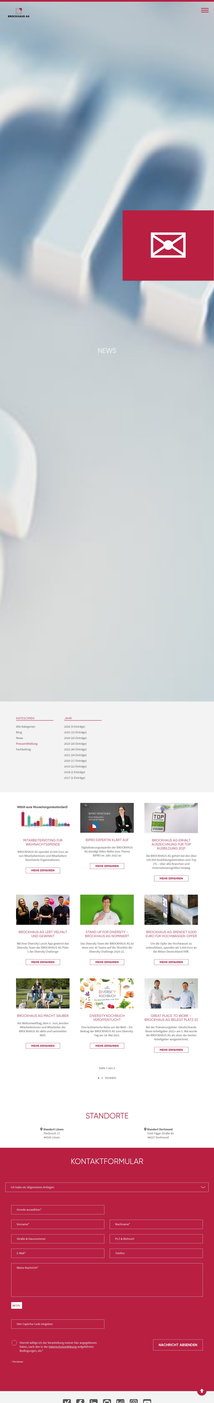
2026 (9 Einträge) (74, 726)
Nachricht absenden (178, 1345)
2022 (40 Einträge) (75, 749)
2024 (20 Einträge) (75, 738)
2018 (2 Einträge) (74, 772)
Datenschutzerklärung (63, 1347)
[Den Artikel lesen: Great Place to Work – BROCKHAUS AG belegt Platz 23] (171, 993)
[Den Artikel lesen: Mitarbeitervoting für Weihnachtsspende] (43, 818)
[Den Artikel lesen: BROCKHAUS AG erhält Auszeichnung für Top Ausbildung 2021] (171, 818)
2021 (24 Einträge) (75, 755)
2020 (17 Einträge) (75, 761)
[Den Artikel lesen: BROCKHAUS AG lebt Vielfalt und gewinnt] (43, 910)
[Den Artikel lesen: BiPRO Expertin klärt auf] (107, 818)
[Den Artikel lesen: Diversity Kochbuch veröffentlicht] (107, 993)
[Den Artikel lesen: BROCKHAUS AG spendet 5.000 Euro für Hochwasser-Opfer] (171, 910)
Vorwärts (110, 1078)
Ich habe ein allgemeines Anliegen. (33, 1187)
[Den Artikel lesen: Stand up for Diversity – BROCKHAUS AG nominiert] (107, 910)
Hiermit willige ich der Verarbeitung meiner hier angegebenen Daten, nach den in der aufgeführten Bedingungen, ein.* (58, 1347)
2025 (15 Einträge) (75, 732)
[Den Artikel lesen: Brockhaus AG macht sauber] (43, 993)
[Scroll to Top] (201, 1390)
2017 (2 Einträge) (74, 778)
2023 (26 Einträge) (75, 744)
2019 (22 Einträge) (75, 766)
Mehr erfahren (43, 870)
